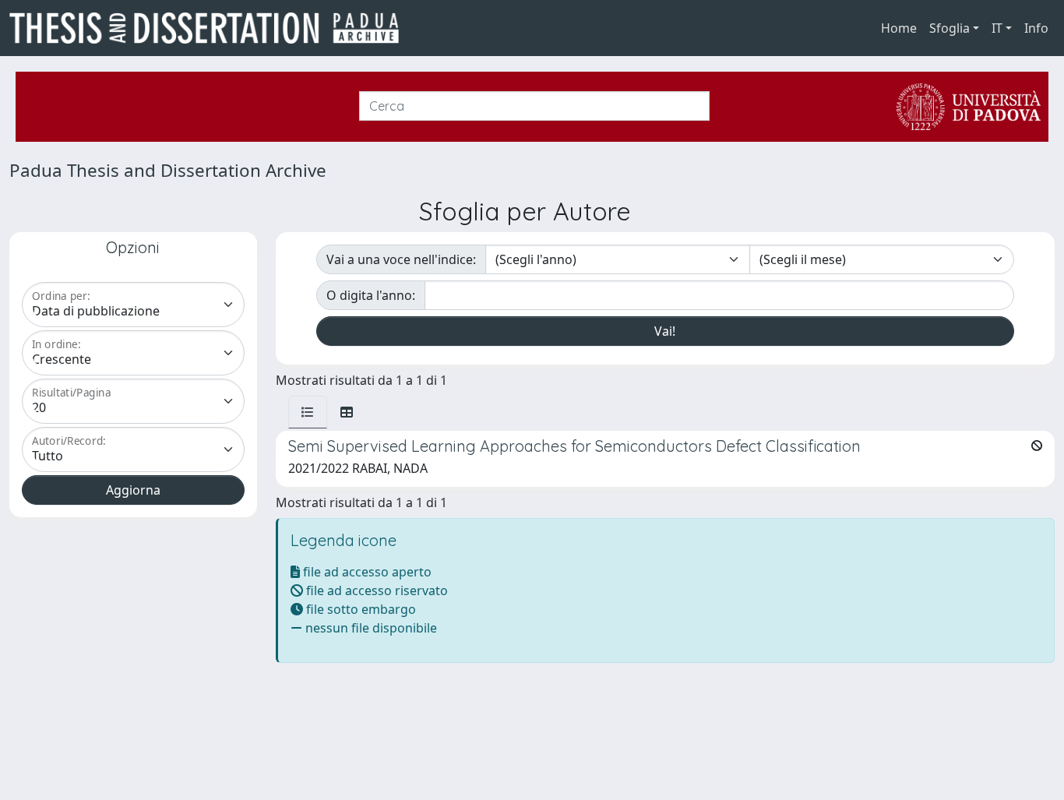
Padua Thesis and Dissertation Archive (167, 170)
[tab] (307, 412)
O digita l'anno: (370, 295)
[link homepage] (210, 28)
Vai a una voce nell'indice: (401, 259)
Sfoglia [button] (949, 28)
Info (1036, 28)
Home (899, 28)
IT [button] (997, 28)
